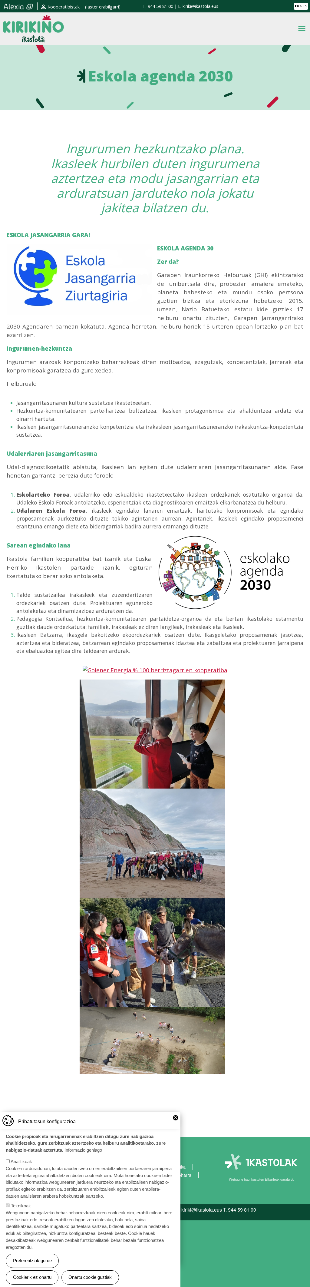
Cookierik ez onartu (32, 1277)
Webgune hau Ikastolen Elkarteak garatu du (261, 1179)
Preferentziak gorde (32, 1260)
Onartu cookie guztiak (90, 1277)
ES (305, 6)
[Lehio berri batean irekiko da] (18, 6)
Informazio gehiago (83, 1150)
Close (175, 1117)
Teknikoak (21, 1205)
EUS (298, 6)
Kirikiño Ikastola (33, 19)
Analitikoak (21, 1161)
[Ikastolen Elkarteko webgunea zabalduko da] (261, 1162)
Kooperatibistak (64, 7)
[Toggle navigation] (302, 28)
